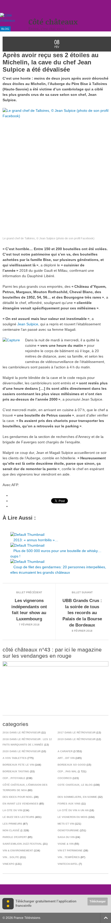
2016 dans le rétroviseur (22, 732)
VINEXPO (8, 863)
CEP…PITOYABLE (14, 778)
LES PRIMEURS (12, 823)
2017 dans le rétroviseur (77, 732)
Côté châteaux (53, 22)
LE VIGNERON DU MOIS (73, 817)
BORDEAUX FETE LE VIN (18, 764)
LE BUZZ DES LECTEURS (18, 817)
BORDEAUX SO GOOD (72, 764)
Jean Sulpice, (28, 324)
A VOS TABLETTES (15, 758)
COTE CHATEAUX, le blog (75, 784)
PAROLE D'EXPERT (15, 837)
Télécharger (98, 901)
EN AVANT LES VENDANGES (20, 803)
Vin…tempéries (69, 857)
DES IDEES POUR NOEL (18, 796)
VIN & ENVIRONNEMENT (18, 850)
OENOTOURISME (68, 830)
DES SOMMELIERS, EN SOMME (77, 796)
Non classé (11, 830)
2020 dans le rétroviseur (22, 751)
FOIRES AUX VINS (69, 803)
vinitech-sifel (68, 863)
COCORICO (65, 778)
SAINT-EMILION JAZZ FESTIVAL (22, 843)
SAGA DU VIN (66, 837)
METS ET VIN (66, 823)
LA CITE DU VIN (12, 810)
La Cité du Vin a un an (73, 810)
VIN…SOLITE (11, 857)
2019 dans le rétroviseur (77, 739)
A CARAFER (65, 751)
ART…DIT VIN (66, 758)
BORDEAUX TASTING (16, 771)
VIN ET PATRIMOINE (70, 850)
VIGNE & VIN (66, 843)
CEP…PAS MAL (67, 771)
